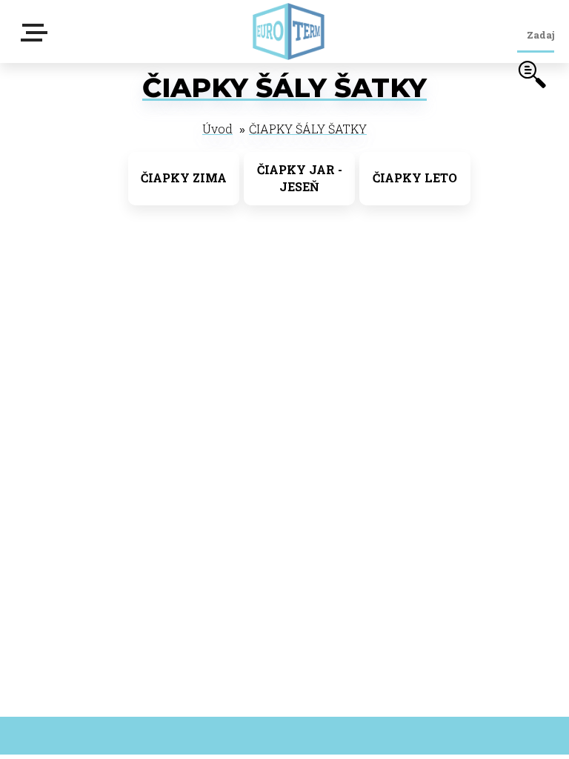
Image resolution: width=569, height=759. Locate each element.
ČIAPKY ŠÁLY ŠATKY (308, 128)
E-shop (37, 37)
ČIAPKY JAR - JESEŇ (299, 178)
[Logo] (288, 31)
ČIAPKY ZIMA (184, 177)
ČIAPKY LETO (415, 177)
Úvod (217, 128)
